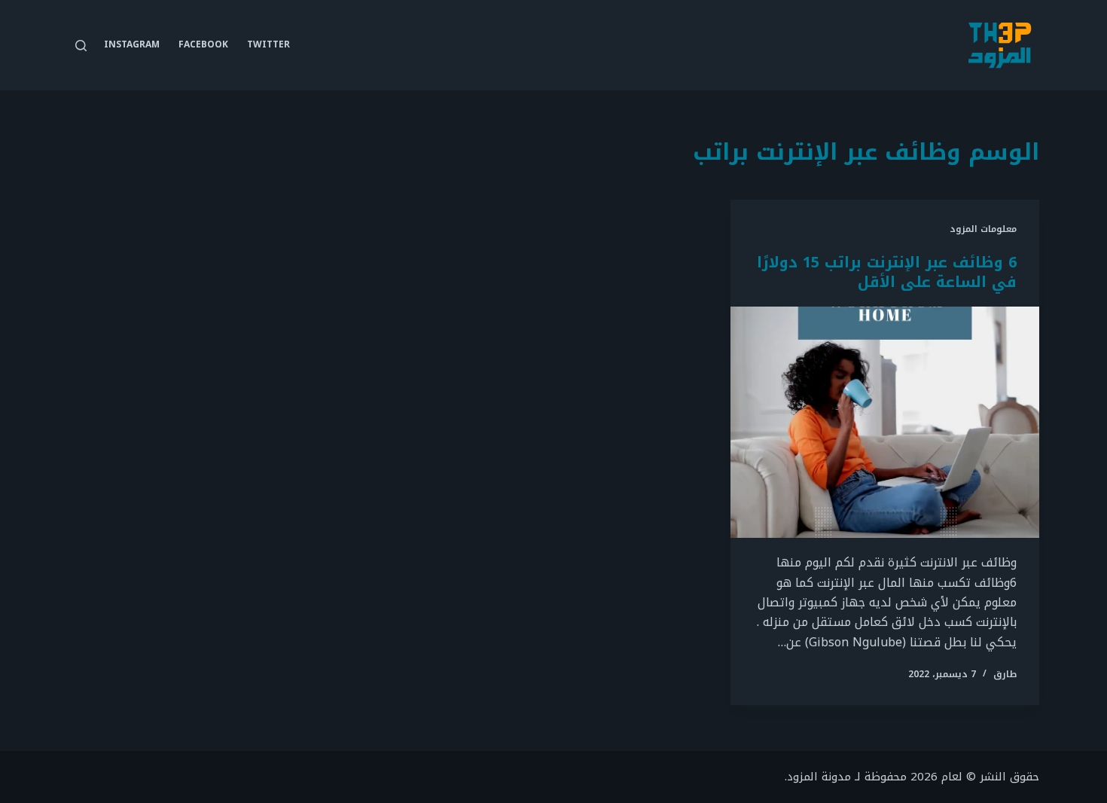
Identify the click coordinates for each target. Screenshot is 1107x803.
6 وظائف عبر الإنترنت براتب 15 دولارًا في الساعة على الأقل (887, 272)
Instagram (132, 44)
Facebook (203, 44)
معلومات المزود (983, 229)
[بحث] (81, 45)
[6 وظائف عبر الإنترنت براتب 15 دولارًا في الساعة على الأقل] (884, 423)
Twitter (268, 44)
